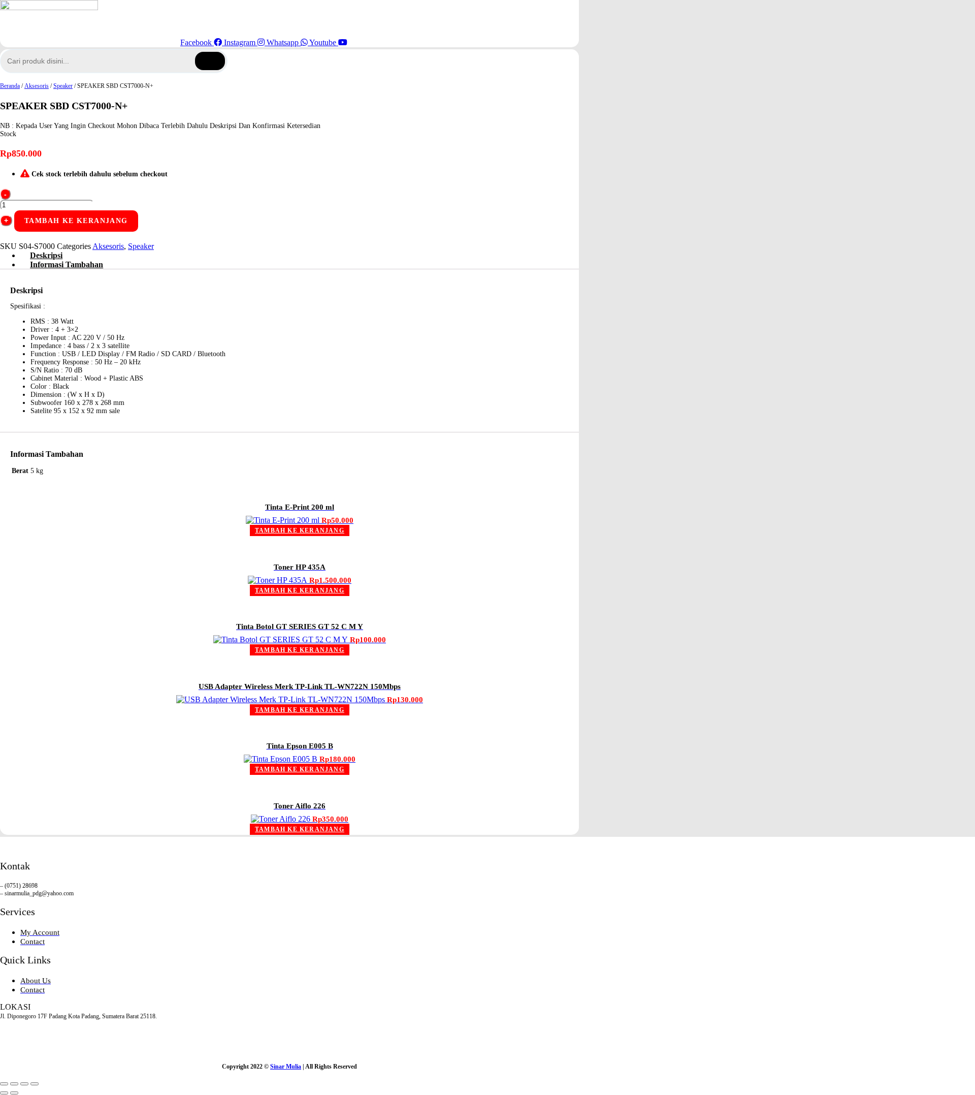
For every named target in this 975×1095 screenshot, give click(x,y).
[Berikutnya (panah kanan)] (14, 1092)
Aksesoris (36, 85)
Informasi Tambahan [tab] (66, 264)
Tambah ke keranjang (76, 221)
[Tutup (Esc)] (34, 1083)
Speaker (63, 85)
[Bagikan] (24, 1083)
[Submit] (210, 61)
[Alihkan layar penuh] (14, 1083)
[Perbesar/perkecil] (4, 1083)
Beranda (10, 85)
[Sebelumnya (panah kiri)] (4, 1092)
